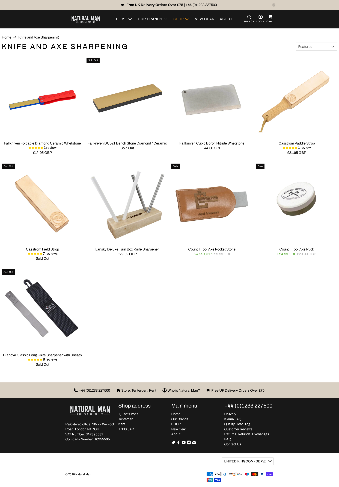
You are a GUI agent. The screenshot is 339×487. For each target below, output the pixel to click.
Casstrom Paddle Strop (297, 143)
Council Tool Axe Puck (296, 249)
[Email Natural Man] (194, 443)
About (226, 19)
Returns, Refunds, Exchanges (246, 434)
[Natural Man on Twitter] (173, 443)
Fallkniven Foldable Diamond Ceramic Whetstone (42, 143)
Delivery (230, 414)
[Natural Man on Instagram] (189, 443)
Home (6, 37)
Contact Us (232, 444)
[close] (273, 5)
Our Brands (179, 419)
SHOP (176, 424)
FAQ (227, 439)
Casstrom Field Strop (42, 249)
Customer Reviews (238, 429)
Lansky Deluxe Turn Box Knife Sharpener (127, 249)
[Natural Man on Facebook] (178, 443)
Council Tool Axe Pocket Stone (212, 249)
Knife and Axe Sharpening (38, 37)
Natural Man (83, 474)
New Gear (205, 19)
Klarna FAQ (232, 419)
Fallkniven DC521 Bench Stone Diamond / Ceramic (127, 143)
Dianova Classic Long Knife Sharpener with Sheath (42, 355)
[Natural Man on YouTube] (184, 443)
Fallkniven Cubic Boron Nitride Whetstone (211, 143)
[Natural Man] (85, 19)
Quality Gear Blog (237, 424)
